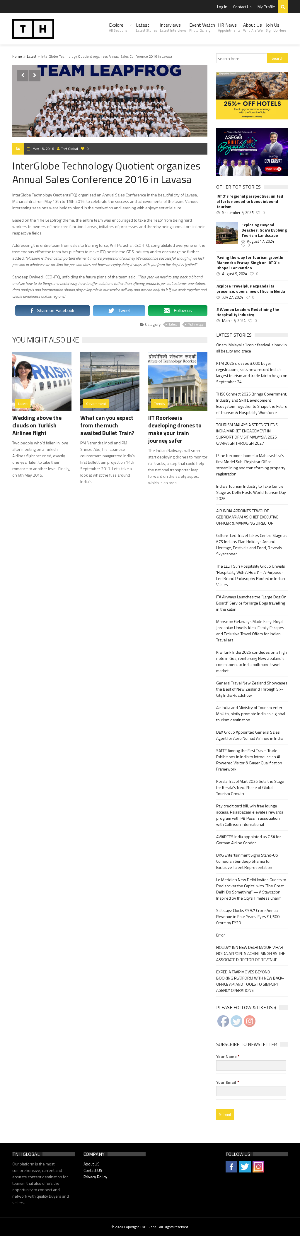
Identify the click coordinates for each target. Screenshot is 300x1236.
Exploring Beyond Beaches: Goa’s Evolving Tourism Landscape (264, 230)
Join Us (276, 27)
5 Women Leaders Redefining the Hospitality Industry (248, 312)
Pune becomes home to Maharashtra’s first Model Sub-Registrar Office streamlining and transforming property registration (250, 464)
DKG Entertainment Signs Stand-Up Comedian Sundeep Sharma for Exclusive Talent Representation (247, 861)
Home (17, 56)
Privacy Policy (95, 1177)
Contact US (92, 1170)
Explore (118, 27)
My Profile (266, 7)
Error (220, 935)
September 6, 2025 (237, 212)
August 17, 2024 (260, 241)
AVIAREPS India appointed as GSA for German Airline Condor (248, 839)
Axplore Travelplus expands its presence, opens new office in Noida (251, 288)
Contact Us (242, 7)
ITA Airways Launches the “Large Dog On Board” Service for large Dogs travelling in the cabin (251, 603)
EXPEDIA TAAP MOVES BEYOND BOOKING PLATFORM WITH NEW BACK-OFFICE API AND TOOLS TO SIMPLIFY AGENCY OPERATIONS (250, 981)
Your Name (228, 1056)
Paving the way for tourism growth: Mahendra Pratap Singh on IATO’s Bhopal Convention (250, 263)
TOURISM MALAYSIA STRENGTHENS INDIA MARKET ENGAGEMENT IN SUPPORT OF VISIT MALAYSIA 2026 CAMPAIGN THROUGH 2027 (247, 434)
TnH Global (69, 148)
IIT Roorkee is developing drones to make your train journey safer (175, 429)
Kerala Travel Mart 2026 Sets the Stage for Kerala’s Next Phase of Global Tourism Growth (250, 787)
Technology (195, 324)
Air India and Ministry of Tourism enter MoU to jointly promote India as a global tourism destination (250, 713)
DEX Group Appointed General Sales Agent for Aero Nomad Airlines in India (249, 735)
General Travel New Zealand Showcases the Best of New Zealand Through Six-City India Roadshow (251, 689)
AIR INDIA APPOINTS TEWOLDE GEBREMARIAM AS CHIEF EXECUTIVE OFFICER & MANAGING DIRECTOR (247, 517)
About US (91, 1164)
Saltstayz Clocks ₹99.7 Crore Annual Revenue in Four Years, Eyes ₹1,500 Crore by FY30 (247, 916)
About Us (253, 27)
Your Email (227, 1082)
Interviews (173, 27)
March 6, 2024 (234, 320)
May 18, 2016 (43, 148)
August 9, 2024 (234, 274)
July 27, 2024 (232, 297)
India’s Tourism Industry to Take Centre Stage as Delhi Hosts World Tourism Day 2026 (251, 492)
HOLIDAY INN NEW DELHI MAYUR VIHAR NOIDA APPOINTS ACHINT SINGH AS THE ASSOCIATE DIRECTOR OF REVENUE (250, 953)
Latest (146, 27)
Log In (222, 7)
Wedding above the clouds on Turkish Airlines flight (37, 425)
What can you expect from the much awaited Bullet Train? (107, 425)
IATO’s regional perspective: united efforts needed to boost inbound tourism (250, 201)
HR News (229, 27)
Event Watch (202, 27)
